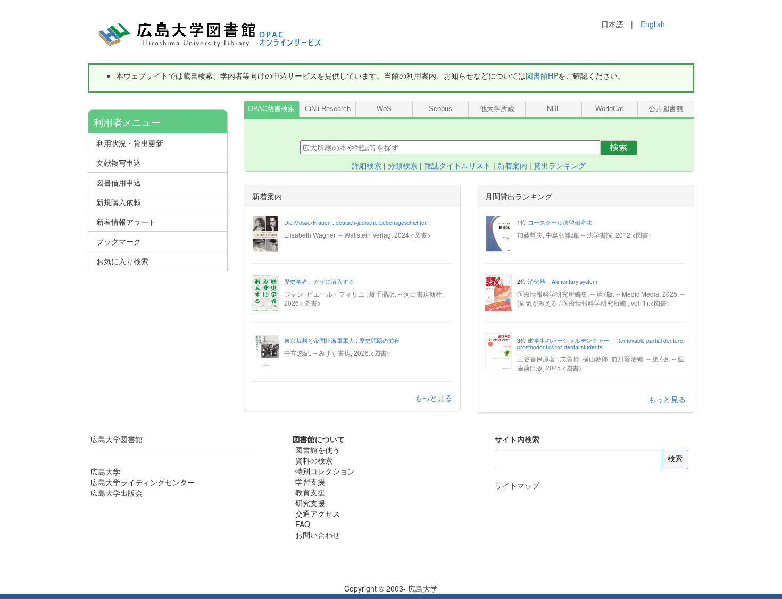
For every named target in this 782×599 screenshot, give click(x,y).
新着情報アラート (126, 221)
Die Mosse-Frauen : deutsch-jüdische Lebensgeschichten (356, 222)
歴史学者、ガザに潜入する (319, 281)
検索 (619, 147)
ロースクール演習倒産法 (560, 222)
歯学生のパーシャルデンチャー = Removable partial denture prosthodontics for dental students (600, 343)
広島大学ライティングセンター (142, 482)
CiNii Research (328, 109)
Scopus (440, 109)
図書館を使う (317, 449)
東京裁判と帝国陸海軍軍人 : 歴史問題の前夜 (342, 340)
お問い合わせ (317, 534)
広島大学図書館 (116, 439)
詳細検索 (366, 166)
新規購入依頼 (118, 202)
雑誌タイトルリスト (457, 166)
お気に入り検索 (122, 261)
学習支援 (310, 481)
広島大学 (105, 471)
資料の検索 (313, 460)
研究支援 (310, 502)
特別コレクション (325, 471)
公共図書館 (665, 109)
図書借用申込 (118, 182)
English (652, 24)
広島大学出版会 (116, 492)
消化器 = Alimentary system (562, 281)
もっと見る (433, 397)
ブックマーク (118, 241)
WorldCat (609, 109)
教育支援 (310, 492)
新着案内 (512, 166)
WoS (384, 109)
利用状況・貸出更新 (129, 143)
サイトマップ (517, 485)
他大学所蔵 (497, 109)
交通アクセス (317, 513)
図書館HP (542, 75)
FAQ (302, 524)
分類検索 (403, 166)
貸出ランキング (560, 166)
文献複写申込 (118, 162)
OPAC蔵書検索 (271, 109)
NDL (553, 109)
